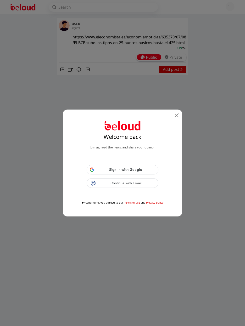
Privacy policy (154, 202)
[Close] (176, 115)
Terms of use (132, 202)
